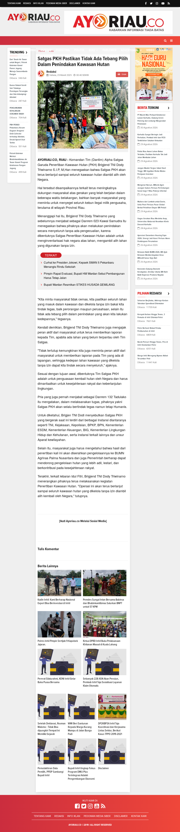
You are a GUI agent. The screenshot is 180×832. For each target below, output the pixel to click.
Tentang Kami (14, 3)
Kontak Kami (89, 3)
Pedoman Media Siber (56, 3)
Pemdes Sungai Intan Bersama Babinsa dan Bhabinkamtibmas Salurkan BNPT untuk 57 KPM (103, 603)
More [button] (150, 58)
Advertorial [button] (130, 50)
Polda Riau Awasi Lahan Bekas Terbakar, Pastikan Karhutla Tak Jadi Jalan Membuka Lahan (152, 154)
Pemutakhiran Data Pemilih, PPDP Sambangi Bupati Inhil (50, 772)
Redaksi (27, 3)
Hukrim (46, 50)
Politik (79, 50)
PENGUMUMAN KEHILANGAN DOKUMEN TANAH (17, 111)
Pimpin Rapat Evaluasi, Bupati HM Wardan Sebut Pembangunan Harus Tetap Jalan (84, 275)
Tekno (163, 50)
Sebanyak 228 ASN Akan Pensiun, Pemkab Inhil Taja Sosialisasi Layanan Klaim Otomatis (102, 682)
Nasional (29, 50)
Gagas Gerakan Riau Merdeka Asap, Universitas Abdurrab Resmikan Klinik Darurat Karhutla (153, 222)
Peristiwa (63, 50)
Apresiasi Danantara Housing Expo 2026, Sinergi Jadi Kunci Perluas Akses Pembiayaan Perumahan (153, 238)
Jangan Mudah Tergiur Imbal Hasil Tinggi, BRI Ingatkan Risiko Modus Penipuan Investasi (151, 171)
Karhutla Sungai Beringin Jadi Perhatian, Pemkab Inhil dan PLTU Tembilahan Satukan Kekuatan (151, 138)
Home (14, 50)
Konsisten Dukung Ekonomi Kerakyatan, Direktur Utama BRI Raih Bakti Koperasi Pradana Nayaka (152, 272)
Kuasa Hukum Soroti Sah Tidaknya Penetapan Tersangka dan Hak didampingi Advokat (19, 91)
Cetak (123, 74)
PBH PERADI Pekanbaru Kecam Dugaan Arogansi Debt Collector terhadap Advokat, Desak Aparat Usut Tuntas (17, 134)
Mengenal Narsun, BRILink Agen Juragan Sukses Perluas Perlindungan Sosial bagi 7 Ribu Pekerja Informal (153, 188)
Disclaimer (74, 3)
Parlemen (109, 50)
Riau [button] (92, 50)
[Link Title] (77, 806)
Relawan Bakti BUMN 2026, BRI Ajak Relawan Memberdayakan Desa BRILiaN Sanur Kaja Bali (152, 255)
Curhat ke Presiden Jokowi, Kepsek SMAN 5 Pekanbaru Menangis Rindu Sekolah (79, 264)
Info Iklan (38, 3)
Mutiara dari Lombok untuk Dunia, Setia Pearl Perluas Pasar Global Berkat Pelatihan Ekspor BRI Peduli (151, 205)
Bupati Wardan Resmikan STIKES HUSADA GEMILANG (79, 285)
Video (150, 50)
